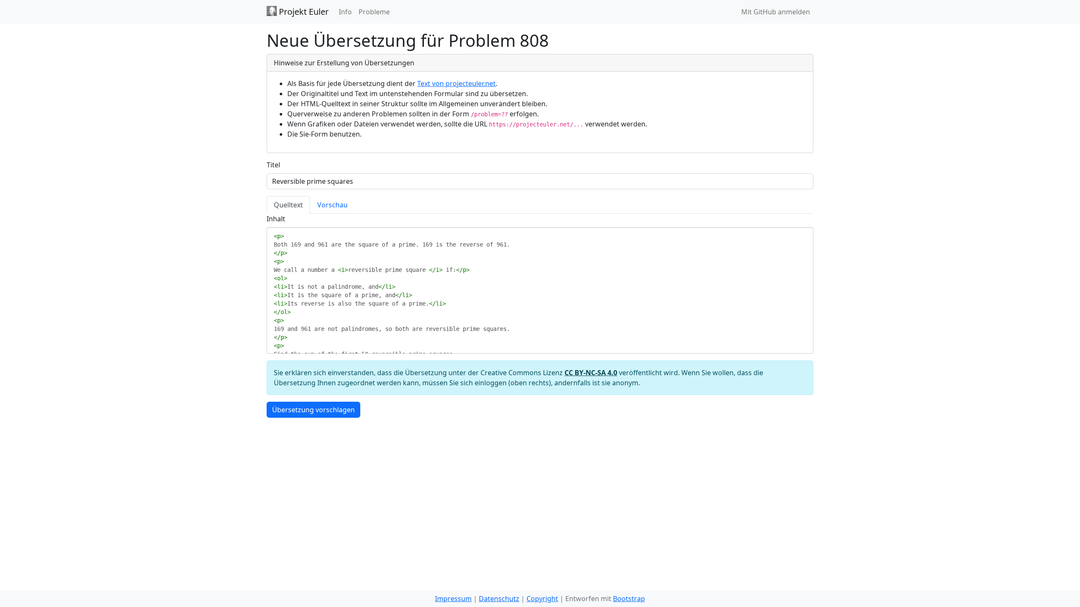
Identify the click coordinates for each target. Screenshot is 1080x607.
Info (345, 11)
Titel (273, 164)
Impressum (453, 598)
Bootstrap (629, 598)
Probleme (374, 11)
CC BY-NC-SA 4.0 (590, 372)
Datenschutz (499, 598)
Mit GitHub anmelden (775, 11)
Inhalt (276, 218)
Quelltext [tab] (288, 204)
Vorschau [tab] (332, 204)
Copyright (542, 598)
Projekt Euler (303, 11)
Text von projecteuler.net (456, 83)
